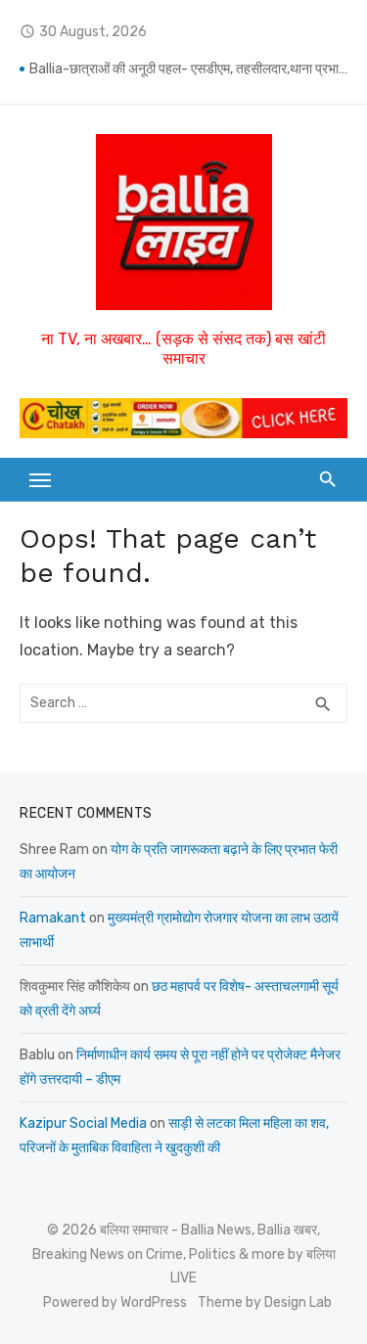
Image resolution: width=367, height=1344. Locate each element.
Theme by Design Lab (265, 1302)
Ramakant (53, 918)
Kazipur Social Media (83, 1123)
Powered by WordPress (115, 1302)
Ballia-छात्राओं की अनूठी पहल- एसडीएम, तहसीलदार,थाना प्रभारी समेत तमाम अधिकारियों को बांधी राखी (188, 69)
